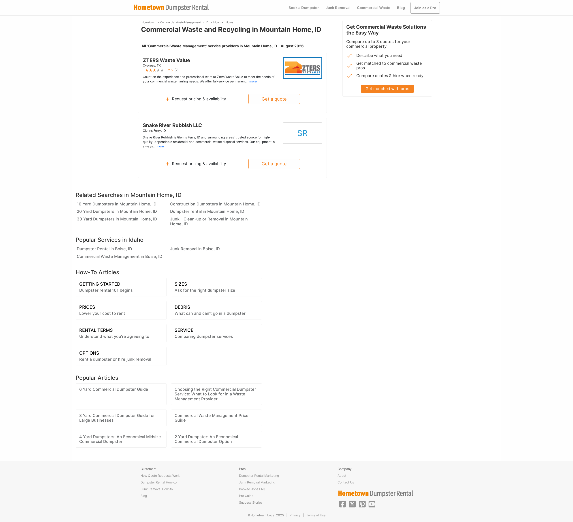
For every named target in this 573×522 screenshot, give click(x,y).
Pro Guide (246, 496)
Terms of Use (315, 515)
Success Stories (250, 502)
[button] (342, 503)
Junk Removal (338, 7)
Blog (401, 7)
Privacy (295, 515)
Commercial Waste (373, 7)
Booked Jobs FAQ (252, 489)
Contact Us (346, 482)
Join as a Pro (425, 8)
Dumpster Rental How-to (159, 482)
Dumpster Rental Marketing (259, 475)
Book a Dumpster (304, 7)
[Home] (171, 8)
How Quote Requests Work (160, 475)
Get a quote (274, 99)
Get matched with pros (387, 88)
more (253, 81)
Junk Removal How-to (157, 489)
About (342, 475)
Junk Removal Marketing (257, 482)
